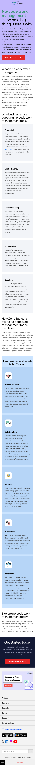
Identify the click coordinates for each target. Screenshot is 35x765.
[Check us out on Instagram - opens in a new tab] (11, 741)
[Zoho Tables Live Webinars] (17, 680)
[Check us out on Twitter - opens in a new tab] (3, 741)
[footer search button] (30, 751)
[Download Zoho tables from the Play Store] (20, 735)
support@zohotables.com (13, 729)
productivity (9, 149)
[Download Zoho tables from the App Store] (8, 735)
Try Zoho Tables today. (17, 661)
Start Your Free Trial (13, 57)
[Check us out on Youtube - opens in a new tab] (15, 741)
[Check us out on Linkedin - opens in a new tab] (7, 741)
